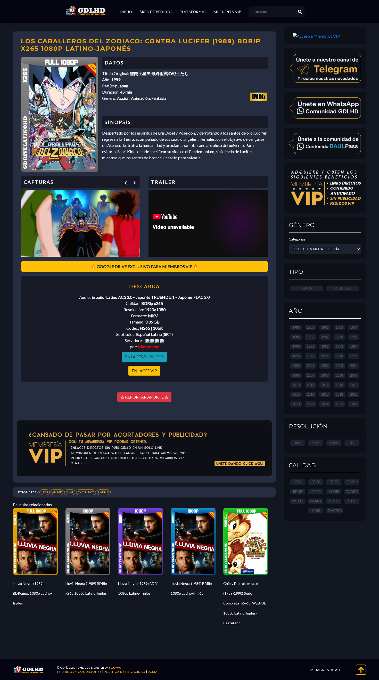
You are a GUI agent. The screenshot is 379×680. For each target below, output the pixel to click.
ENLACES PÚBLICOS (144, 356)
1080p (334, 443)
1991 (310, 346)
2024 (353, 404)
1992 (324, 346)
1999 (353, 356)
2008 (339, 375)
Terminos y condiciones (79, 672)
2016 (310, 394)
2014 (353, 385)
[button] (125, 182)
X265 (316, 511)
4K (352, 443)
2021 (310, 404)
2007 (324, 375)
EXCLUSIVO (86, 492)
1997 (324, 356)
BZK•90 (115, 667)
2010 (296, 385)
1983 (339, 327)
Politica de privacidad (124, 672)
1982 (324, 327)
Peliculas (343, 288)
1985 (296, 337)
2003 (339, 365)
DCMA (152, 672)
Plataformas (193, 12)
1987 (324, 337)
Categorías (297, 239)
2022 (324, 404)
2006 (310, 375)
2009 (353, 375)
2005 (296, 375)
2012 (324, 385)
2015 (296, 394)
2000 (296, 365)
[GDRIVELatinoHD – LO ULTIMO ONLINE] (85, 11)
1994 (353, 346)
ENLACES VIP (144, 370)
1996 (310, 356)
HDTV (334, 501)
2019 (353, 394)
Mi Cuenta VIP (227, 12)
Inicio (126, 12)
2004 (353, 365)
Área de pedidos (155, 12)
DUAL (70, 492)
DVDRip (352, 492)
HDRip (334, 492)
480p (297, 443)
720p (315, 443)
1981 (310, 327)
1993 (339, 346)
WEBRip (316, 501)
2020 (296, 404)
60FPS (352, 501)
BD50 (316, 482)
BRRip (315, 492)
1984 (353, 327)
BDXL (298, 482)
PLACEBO (334, 511)
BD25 (334, 482)
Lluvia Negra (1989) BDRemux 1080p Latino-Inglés (32, 593)
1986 (310, 337)
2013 (339, 385)
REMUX (352, 482)
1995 (296, 356)
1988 (339, 337)
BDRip (298, 492)
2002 (324, 365)
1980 (296, 327)
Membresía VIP (326, 670)
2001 (310, 365)
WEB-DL (298, 501)
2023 (339, 404)
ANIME (57, 492)
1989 (44, 492)
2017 (324, 394)
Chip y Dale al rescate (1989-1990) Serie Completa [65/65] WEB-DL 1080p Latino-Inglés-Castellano (244, 603)
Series (307, 288)
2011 (310, 385)
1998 (339, 356)
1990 (296, 346)
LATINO (103, 492)
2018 (339, 394)
